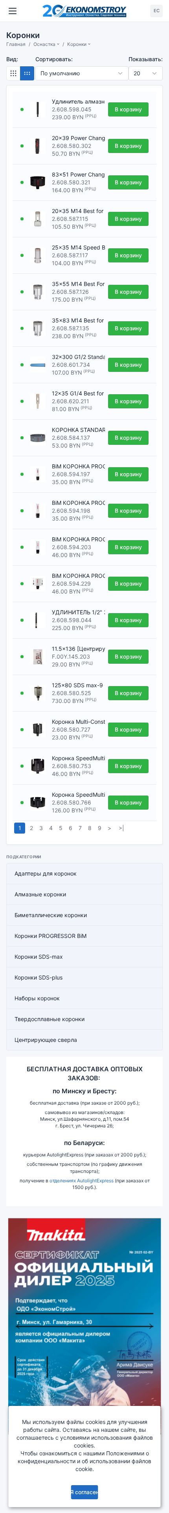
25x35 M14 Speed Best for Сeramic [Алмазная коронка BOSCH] (77, 247)
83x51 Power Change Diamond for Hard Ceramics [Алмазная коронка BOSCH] (77, 174)
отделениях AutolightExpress (82, 1180)
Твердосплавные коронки (49, 1019)
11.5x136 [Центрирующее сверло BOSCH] (77, 648)
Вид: (12, 59)
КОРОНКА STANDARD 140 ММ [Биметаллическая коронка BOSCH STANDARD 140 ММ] (77, 429)
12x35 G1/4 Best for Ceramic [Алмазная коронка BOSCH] (77, 393)
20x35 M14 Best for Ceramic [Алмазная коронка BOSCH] (77, 211)
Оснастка (44, 44)
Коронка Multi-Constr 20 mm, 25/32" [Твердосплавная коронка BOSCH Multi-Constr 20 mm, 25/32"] (77, 721)
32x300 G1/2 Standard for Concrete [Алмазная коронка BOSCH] (77, 356)
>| (121, 828)
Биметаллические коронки (51, 915)
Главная (16, 44)
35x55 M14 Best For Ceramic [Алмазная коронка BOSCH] (77, 283)
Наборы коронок (37, 998)
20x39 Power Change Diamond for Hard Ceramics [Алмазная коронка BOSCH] (77, 138)
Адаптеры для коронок (46, 873)
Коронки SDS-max (39, 956)
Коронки (76, 44)
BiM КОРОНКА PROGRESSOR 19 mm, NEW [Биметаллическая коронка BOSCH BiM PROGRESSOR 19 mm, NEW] (77, 502)
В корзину (128, 109)
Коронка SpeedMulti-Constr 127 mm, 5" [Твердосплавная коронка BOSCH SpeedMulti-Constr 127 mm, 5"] (77, 794)
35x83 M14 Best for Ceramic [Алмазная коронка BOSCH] (77, 320)
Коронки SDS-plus (38, 977)
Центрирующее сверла (46, 1039)
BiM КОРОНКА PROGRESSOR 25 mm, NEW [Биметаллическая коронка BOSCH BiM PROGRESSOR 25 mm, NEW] (77, 539)
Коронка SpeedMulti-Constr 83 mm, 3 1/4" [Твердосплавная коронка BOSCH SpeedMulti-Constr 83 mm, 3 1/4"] (77, 758)
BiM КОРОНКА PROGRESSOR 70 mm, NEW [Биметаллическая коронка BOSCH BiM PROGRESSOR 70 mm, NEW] (77, 575)
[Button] (13, 73)
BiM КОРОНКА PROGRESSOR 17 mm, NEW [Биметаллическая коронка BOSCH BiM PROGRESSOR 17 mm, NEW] (77, 466)
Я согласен (84, 1492)
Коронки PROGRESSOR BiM (50, 935)
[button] (18, 1326)
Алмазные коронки (40, 894)
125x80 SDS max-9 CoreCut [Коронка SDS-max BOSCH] (77, 685)
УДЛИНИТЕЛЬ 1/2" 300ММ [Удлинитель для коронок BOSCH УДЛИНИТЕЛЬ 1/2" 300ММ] (77, 612)
